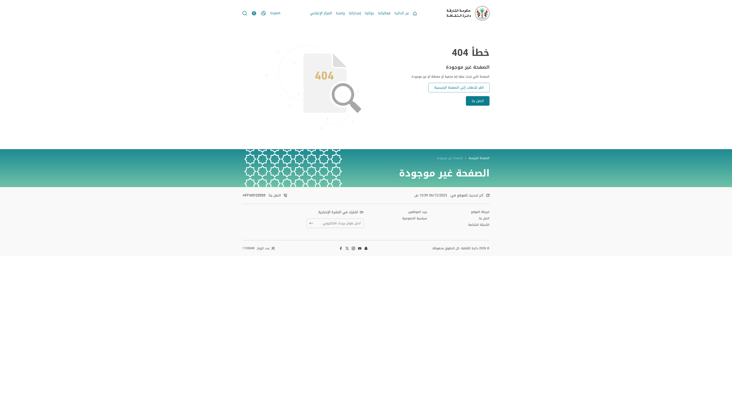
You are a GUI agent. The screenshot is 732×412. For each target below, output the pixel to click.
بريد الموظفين (417, 212)
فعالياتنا (384, 13)
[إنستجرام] (353, 248)
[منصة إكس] (347, 248)
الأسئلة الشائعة (479, 225)
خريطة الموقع (480, 212)
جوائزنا (369, 13)
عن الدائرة (401, 13)
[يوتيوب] (359, 248)
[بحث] (244, 13)
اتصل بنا (478, 101)
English (275, 13)
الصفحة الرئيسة (479, 158)
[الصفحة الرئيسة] (415, 13)
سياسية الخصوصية (414, 218)
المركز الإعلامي (321, 13)
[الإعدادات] (254, 13)
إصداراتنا (355, 13)
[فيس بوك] (341, 248)
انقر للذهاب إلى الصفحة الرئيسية (459, 87)
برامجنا (340, 13)
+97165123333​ (253, 195)
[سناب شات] (366, 248)
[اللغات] (263, 13)
